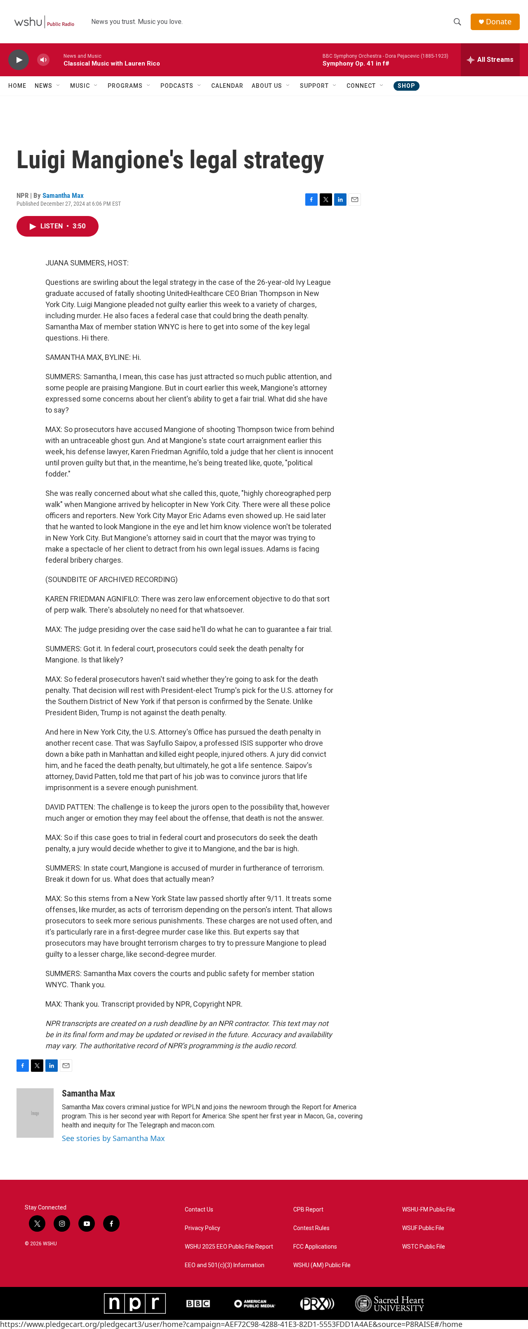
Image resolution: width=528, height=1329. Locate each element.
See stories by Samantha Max (113, 1138)
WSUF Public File (423, 1228)
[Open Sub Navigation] (58, 85)
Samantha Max (63, 195)
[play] (18, 60)
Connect (361, 85)
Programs (125, 85)
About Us (267, 85)
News (43, 85)
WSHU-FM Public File (428, 1210)
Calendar (227, 85)
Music (80, 85)
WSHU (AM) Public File (322, 1265)
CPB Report (308, 1210)
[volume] (43, 60)
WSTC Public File (423, 1247)
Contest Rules (311, 1228)
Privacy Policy (202, 1228)
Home (17, 85)
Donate (499, 21)
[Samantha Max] (35, 1113)
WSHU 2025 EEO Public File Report (229, 1247)
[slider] (56, 59)
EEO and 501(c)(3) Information (224, 1265)
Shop (406, 85)
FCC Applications (315, 1247)
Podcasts (176, 85)
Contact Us (199, 1210)
